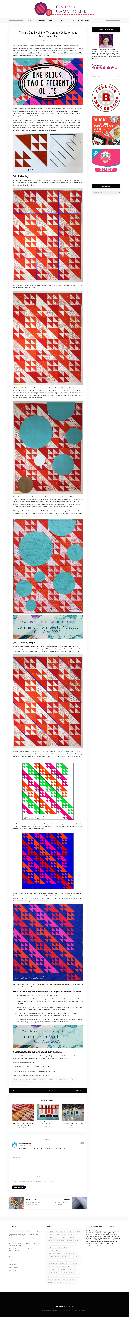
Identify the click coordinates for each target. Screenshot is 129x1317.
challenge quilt (69, 1234)
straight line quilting (72, 1275)
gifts (63, 1250)
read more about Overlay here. (57, 516)
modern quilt (51, 1079)
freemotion (51, 1247)
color (50, 1237)
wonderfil (71, 1282)
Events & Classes (65, 20)
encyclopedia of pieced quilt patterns (32, 1079)
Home (29, 20)
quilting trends (68, 1272)
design (16, 1079)
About (99, 20)
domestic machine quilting (70, 1237)
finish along (52, 1244)
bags (78, 1231)
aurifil (72, 1231)
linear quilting (70, 1253)
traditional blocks (54, 1279)
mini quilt (65, 1256)
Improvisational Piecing (55, 1253)
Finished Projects (85, 20)
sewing (60, 1275)
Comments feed (13, 1267)
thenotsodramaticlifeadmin (23, 1095)
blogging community (54, 1234)
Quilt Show (17, 1083)
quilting (73, 1269)
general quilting (53, 1250)
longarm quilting (53, 1256)
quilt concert (52, 1269)
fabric (77, 1240)
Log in (10, 1261)
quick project (64, 1263)
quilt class (61, 1079)
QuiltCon (25, 1083)
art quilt (64, 1231)
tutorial (51, 1282)
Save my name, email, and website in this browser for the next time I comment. (35, 1181)
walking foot (60, 1282)
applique (51, 1231)
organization (52, 1260)
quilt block (51, 1266)
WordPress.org (13, 1270)
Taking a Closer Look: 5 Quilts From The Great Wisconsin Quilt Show (34, 1204)
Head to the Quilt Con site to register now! (57, 1058)
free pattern (62, 1247)
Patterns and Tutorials (45, 20)
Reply (82, 1143)
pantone (62, 1260)
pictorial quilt (52, 1263)
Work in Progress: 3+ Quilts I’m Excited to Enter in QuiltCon (25, 1231)
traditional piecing (69, 1279)
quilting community (54, 1272)
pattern (70, 1260)
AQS (57, 1231)
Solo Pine (84, 1310)
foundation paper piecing (67, 1244)
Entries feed (12, 1264)
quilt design (71, 1079)
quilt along (75, 1263)
